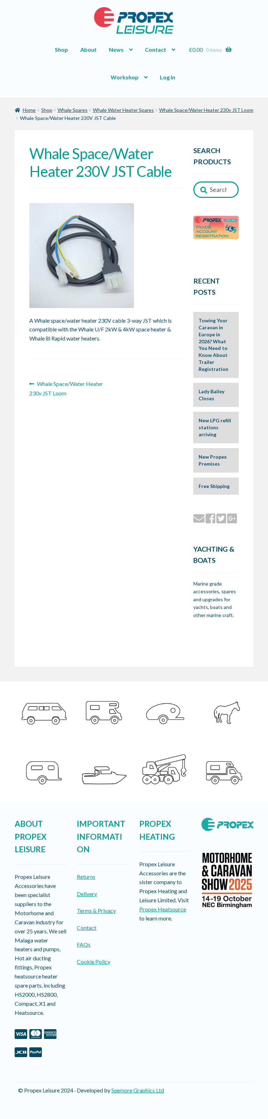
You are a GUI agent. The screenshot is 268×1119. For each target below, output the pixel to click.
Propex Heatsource (162, 909)
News (116, 49)
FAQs (83, 944)
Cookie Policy (93, 961)
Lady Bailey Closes (211, 394)
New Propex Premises (213, 460)
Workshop (125, 77)
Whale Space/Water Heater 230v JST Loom (206, 110)
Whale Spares (73, 110)
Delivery (87, 893)
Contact (155, 49)
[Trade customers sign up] (216, 227)
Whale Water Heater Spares (123, 110)
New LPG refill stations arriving (215, 427)
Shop (61, 49)
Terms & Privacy (96, 910)
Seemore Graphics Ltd (137, 1090)
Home (29, 110)
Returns (86, 876)
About (88, 49)
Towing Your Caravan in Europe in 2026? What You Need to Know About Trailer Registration (213, 344)
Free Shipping (214, 486)
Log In (167, 77)
